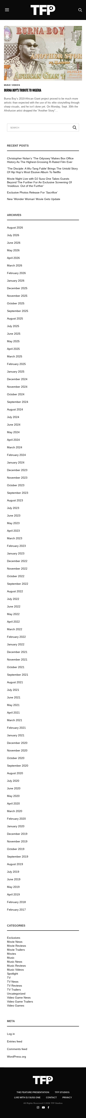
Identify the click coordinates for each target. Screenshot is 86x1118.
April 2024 (13, 439)
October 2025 (15, 303)
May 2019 (13, 886)
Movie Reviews (16, 945)
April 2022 (13, 621)
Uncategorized (16, 993)
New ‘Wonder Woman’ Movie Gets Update (33, 199)
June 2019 (13, 879)
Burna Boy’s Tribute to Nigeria (22, 90)
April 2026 (13, 257)
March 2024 (14, 447)
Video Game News (19, 997)
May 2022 (13, 614)
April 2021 (13, 712)
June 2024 (13, 424)
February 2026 (16, 273)
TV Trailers (14, 989)
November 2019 (17, 841)
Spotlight (12, 973)
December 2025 (17, 288)
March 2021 (14, 720)
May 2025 (13, 341)
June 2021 (13, 697)
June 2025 (13, 333)
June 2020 (13, 788)
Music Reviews (16, 965)
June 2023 (13, 515)
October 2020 (15, 758)
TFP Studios (62, 1092)
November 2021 (17, 659)
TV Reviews (14, 985)
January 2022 (15, 644)
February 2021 (16, 727)
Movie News (14, 941)
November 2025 (17, 295)
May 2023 (13, 523)
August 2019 (15, 864)
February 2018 (16, 902)
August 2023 (15, 500)
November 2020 (17, 750)
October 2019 (15, 849)
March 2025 (14, 356)
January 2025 (15, 371)
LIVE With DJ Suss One (27, 1097)
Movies (11, 953)
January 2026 (15, 280)
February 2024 (16, 454)
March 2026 (14, 265)
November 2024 (17, 386)
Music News (14, 961)
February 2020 (16, 818)
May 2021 (13, 705)
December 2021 (17, 652)
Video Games (15, 1005)
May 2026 (13, 250)
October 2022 (15, 576)
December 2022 (17, 561)
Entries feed (14, 1041)
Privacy (67, 1097)
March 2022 (14, 629)
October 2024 (15, 394)
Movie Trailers (16, 949)
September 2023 (17, 492)
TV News (12, 981)
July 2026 (13, 235)
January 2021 (15, 735)
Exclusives (13, 937)
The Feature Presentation (33, 1092)
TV (9, 977)
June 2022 (13, 606)
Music (10, 957)
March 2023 (14, 538)
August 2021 (15, 682)
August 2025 (15, 318)
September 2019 (17, 856)
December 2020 (17, 742)
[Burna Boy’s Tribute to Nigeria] (43, 53)
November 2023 (17, 477)
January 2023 (15, 553)
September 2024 (17, 401)
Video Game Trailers (20, 1001)
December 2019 (17, 833)
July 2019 (13, 871)
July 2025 (13, 326)
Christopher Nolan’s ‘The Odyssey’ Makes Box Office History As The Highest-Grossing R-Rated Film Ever (40, 160)
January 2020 (15, 826)
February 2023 (16, 545)
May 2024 (13, 432)
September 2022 (17, 583)
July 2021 (13, 689)
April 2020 (13, 803)
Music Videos (12, 85)
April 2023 (13, 530)
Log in (11, 1033)
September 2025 (17, 311)
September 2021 (17, 674)
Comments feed (17, 1049)
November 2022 (17, 568)
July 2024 (13, 417)
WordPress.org (16, 1056)
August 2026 (15, 227)
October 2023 (15, 485)
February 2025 (16, 364)
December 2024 (17, 379)
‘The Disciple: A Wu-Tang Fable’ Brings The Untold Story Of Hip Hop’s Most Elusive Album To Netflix (42, 170)
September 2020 (17, 765)
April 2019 (13, 894)
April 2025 (13, 348)
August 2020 (15, 773)
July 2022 (13, 598)
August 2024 (15, 409)
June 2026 (13, 242)
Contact (51, 1097)
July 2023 (13, 508)
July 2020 (13, 780)
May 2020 (13, 796)
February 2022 (16, 636)
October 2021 (15, 667)
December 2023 (17, 470)
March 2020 (14, 811)
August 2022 (15, 591)
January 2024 (15, 462)
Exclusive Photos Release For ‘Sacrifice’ (32, 192)
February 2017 (16, 909)
